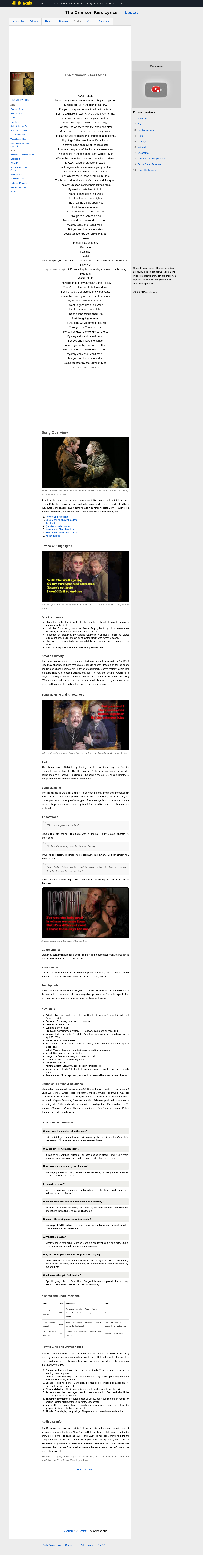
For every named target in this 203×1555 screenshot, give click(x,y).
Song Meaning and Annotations (62, 519)
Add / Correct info (52, 1545)
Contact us (70, 1545)
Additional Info (53, 535)
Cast (90, 21)
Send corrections (85, 1469)
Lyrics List (18, 21)
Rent (140, 135)
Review (63, 21)
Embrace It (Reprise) (19, 183)
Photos (49, 21)
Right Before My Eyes (19, 126)
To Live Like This (17, 135)
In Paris (13, 118)
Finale (13, 192)
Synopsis (104, 21)
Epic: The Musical (147, 170)
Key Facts (51, 523)
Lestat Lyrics (19, 100)
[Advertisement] (69, 49)
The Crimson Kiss (18, 139)
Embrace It (15, 159)
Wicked (142, 147)
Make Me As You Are (19, 130)
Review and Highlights (57, 516)
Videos (34, 21)
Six (139, 124)
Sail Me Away (16, 174)
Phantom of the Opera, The (152, 158)
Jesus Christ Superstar (150, 164)
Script (77, 21)
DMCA (101, 1545)
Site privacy (87, 1545)
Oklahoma (143, 153)
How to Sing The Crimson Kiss (61, 532)
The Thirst (14, 122)
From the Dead (16, 109)
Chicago (142, 141)
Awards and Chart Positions (60, 529)
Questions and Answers (58, 526)
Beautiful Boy (16, 113)
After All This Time (18, 187)
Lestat (131, 12)
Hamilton (142, 118)
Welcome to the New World (22, 155)
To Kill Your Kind (17, 179)
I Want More (15, 163)
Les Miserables (146, 130)
